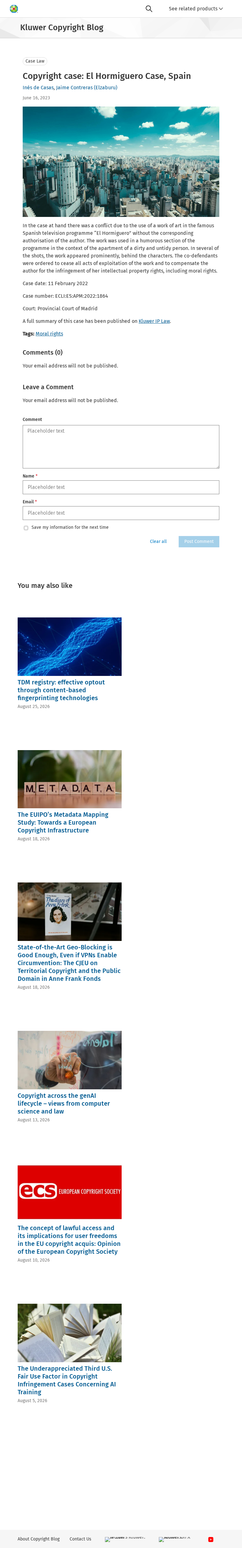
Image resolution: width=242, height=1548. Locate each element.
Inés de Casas (38, 88)
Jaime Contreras (74, 88)
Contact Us (80, 1539)
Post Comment (199, 541)
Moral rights (49, 334)
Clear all (158, 541)
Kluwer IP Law (154, 321)
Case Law (35, 61)
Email (30, 502)
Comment (32, 419)
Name (30, 476)
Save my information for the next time (70, 527)
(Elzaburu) (105, 88)
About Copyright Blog (39, 1539)
